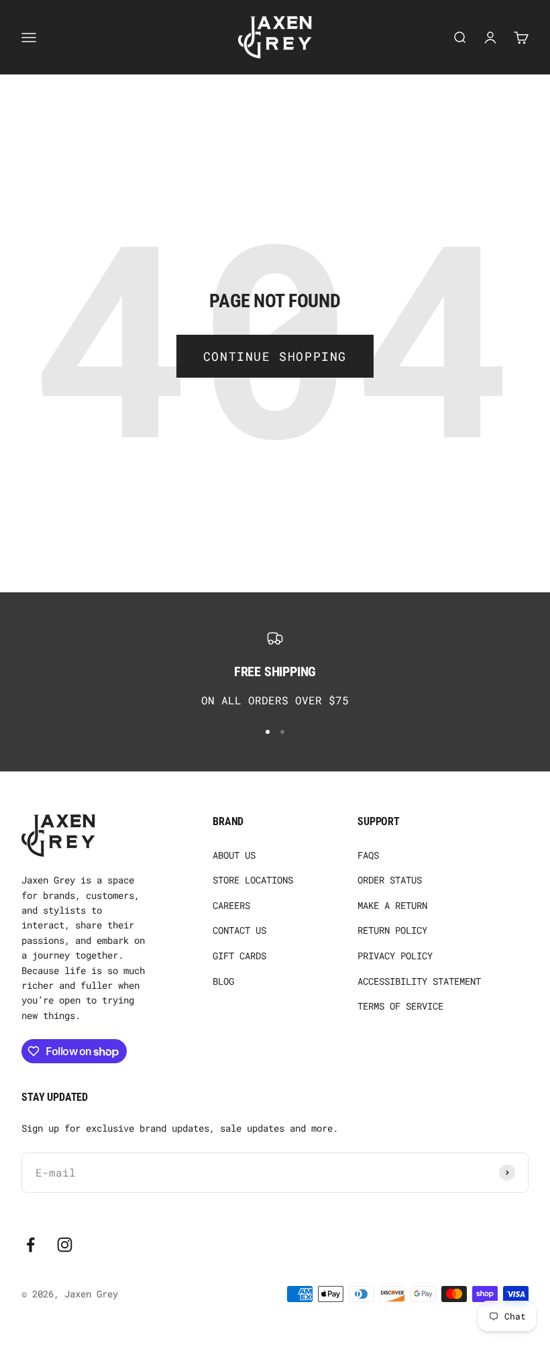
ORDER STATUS (390, 879)
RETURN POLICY (392, 930)
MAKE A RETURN (392, 905)
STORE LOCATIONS (253, 879)
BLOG (223, 981)
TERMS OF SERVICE (400, 1006)
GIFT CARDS (239, 955)
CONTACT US (239, 930)
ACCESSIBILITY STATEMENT (419, 981)
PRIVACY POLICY (395, 955)
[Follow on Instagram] (65, 1245)
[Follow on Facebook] (30, 1245)
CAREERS (231, 905)
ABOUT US (234, 855)
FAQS (368, 855)
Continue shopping (275, 356)
